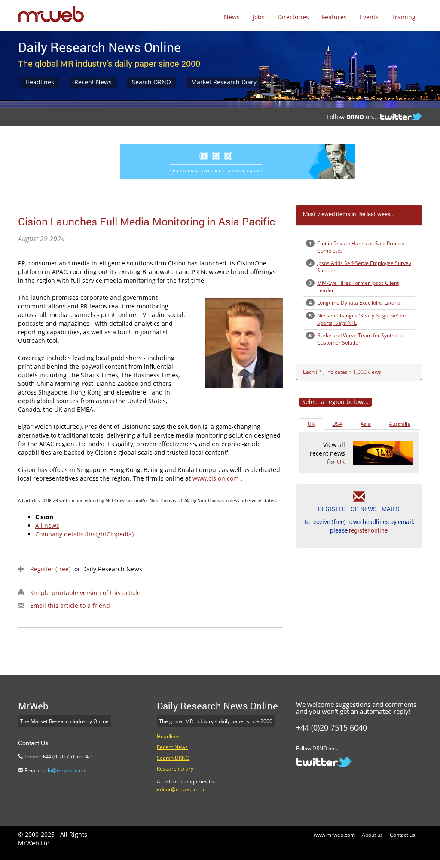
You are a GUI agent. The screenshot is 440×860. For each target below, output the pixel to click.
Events (369, 17)
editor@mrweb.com (180, 789)
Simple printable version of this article (85, 593)
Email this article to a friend (70, 605)
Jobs (259, 17)
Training (403, 17)
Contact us (402, 834)
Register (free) (50, 569)
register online (368, 530)
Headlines (39, 82)
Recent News (93, 82)
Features (334, 17)
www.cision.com (215, 478)
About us (372, 834)
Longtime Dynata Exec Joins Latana (358, 302)
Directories (293, 17)
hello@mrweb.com (62, 770)
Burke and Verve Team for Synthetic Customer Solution (360, 339)
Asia (366, 424)
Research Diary (175, 768)
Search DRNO (151, 82)
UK (311, 424)
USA (337, 424)
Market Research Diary (224, 82)
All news (47, 525)
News (232, 17)
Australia (399, 424)
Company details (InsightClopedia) (84, 534)
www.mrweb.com (334, 834)
